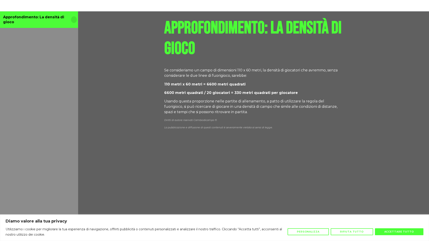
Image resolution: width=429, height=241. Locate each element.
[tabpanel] (253, 91)
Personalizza (308, 231)
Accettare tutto (399, 231)
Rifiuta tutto (352, 231)
